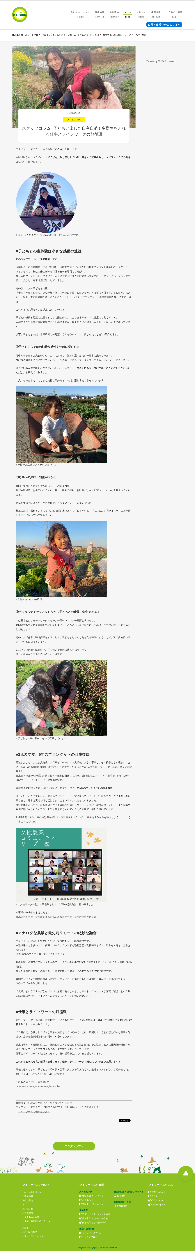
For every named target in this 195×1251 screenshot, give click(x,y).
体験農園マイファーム (93, 1195)
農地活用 (121, 1195)
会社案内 (28, 1200)
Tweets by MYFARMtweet (160, 61)
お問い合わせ (30, 1232)
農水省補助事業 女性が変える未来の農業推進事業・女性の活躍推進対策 (56, 916)
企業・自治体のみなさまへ (37, 1221)
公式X (154, 1196)
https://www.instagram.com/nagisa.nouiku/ (38, 1086)
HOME (15, 35)
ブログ (27, 1204)
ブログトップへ (74, 1146)
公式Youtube (157, 1200)
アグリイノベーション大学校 (96, 1214)
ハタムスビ (87, 1200)
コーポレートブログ (30, 35)
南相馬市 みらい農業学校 (94, 1222)
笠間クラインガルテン (93, 1204)
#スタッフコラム (51, 35)
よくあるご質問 (31, 1217)
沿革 (26, 1227)
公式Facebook (158, 1192)
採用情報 (28, 1213)
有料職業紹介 (123, 1206)
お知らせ (28, 1208)
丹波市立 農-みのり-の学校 (95, 1218)
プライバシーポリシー (35, 1236)
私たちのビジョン (32, 1192)
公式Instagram (158, 1204)
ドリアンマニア (89, 1237)
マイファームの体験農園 (98, 297)
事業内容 (28, 1196)
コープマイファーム (91, 1233)
